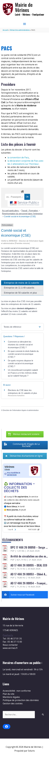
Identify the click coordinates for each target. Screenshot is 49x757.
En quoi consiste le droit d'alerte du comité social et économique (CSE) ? (23, 354)
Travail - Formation (29, 210)
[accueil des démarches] (22, 191)
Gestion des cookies (13, 703)
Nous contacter (10, 644)
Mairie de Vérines (24, 7)
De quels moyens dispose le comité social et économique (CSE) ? (20, 363)
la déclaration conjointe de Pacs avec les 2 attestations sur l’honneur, (25, 162)
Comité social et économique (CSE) (20, 216)
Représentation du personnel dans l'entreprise (22, 213)
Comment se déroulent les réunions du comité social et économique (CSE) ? (20, 345)
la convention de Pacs (18, 157)
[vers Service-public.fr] (25, 203)
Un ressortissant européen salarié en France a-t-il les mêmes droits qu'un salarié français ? (23, 373)
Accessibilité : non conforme (17, 690)
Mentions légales (11, 697)
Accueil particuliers (10, 210)
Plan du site (8, 693)
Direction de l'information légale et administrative (21, 410)
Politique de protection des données (21, 700)
